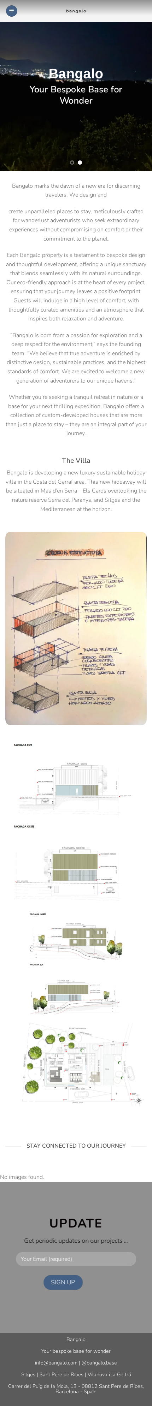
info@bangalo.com (56, 1362)
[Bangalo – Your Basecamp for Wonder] (76, 11)
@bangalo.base (99, 1362)
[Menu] (11, 11)
